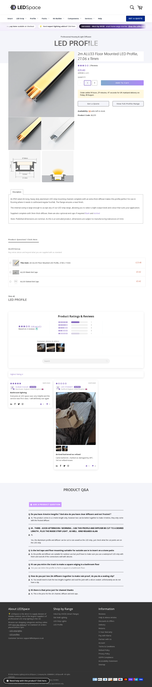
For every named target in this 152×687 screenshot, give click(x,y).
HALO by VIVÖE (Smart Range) (66, 614)
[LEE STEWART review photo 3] (65, 448)
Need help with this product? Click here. (28, 680)
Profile (33, 18)
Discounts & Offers (106, 621)
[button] (83, 65)
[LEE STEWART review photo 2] (59, 448)
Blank (87, 213)
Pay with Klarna (105, 635)
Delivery (102, 624)
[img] (15, 383)
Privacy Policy (104, 653)
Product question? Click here (22, 239)
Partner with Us (105, 639)
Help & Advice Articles (108, 617)
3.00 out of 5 (36, 326)
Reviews (102, 614)
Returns (102, 628)
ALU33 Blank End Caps (29, 272)
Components (73, 18)
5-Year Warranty (105, 632)
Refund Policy (104, 650)
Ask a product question (46, 504)
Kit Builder (57, 18)
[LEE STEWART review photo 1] (76, 418)
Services (88, 18)
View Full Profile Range (128, 104)
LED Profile (58, 624)
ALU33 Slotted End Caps (29, 281)
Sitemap (102, 664)
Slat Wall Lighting (60, 617)
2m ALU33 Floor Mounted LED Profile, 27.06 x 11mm (45, 263)
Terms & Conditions (107, 646)
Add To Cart (122, 83)
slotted (97, 213)
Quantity (82, 77)
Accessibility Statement (108, 661)
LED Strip (20, 18)
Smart (10, 18)
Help (100, 18)
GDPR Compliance (106, 657)
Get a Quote (93, 104)
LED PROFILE (17, 299)
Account (102, 643)
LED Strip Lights (59, 621)
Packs (44, 18)
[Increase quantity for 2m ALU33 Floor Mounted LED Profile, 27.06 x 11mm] (94, 83)
